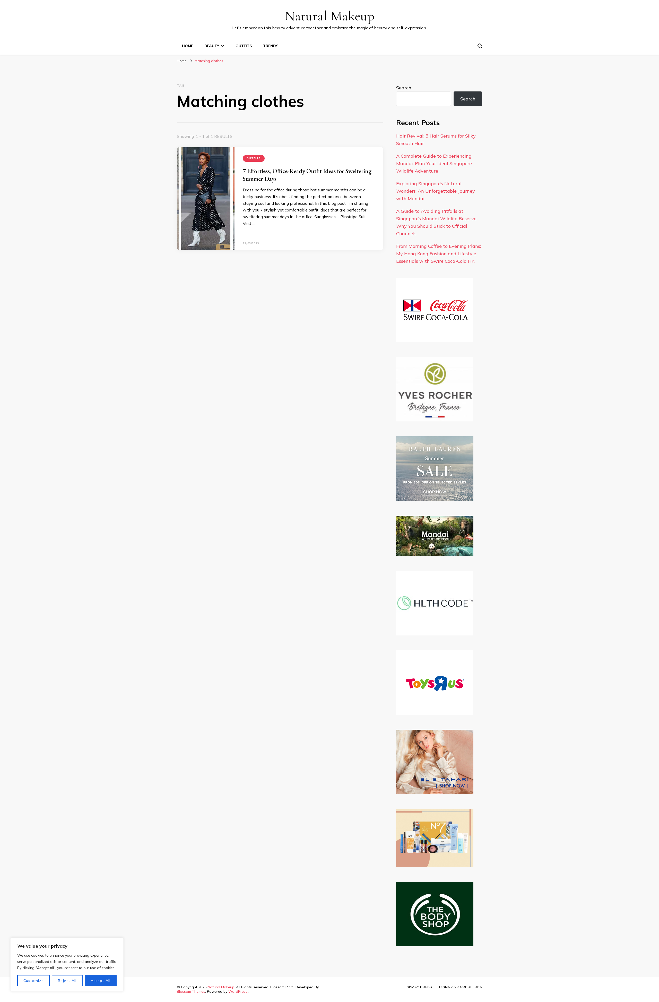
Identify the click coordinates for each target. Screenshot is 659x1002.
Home (187, 46)
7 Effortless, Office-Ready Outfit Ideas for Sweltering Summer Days (307, 175)
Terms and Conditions (460, 987)
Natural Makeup (330, 15)
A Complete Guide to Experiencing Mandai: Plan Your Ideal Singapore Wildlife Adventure (434, 163)
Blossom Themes (191, 991)
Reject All (67, 980)
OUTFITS (244, 46)
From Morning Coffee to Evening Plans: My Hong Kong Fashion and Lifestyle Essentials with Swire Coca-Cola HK (438, 253)
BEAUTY (211, 46)
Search (403, 88)
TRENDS (270, 46)
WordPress (237, 991)
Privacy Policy (418, 987)
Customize (33, 980)
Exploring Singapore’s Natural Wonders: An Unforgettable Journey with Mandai (435, 191)
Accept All (100, 980)
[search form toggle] (480, 46)
